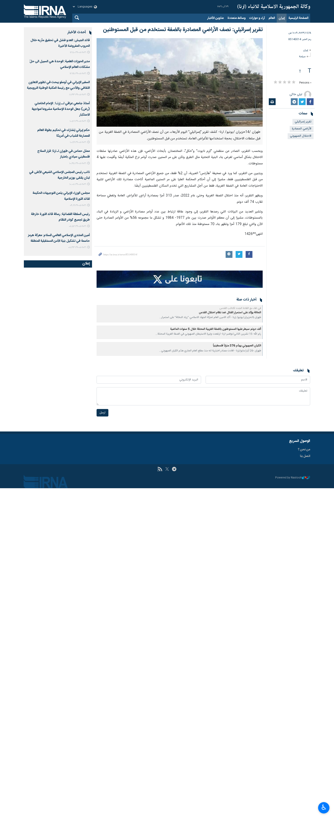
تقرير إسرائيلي (303, 121)
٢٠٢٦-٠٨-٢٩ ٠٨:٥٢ (77, 226)
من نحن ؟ (304, 449)
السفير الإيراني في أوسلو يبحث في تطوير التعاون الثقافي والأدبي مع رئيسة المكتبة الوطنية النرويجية (58, 85)
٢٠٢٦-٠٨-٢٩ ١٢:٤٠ (78, 52)
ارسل (102, 412)
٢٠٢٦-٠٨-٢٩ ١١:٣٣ (77, 95)
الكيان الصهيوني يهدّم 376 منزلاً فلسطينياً (237, 345)
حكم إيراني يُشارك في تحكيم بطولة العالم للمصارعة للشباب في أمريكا (63, 133)
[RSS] (160, 469)
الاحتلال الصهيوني (300, 136)
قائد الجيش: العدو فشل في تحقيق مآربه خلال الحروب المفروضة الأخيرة (60, 43)
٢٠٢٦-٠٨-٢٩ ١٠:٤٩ (78, 142)
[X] (167, 469)
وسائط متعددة (236, 18)
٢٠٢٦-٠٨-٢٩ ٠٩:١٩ (78, 205)
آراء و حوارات (257, 18)
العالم (272, 18)
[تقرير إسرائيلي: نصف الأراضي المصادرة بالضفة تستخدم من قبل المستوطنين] (180, 82)
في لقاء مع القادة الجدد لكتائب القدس (240, 308)
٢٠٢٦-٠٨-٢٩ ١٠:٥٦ (78, 121)
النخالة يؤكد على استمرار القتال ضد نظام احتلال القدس (230, 312)
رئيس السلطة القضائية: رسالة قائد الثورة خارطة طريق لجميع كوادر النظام (60, 217)
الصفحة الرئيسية (298, 18)
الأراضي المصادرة (301, 128)
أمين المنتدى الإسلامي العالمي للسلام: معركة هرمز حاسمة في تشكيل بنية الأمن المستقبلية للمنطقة (59, 238)
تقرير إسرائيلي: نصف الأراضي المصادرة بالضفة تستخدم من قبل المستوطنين (183, 29)
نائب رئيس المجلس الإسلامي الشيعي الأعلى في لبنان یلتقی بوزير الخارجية (59, 175)
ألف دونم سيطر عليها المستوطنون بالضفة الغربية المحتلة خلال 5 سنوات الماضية (215, 329)
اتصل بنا (305, 456)
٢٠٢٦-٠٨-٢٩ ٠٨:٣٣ (77, 247)
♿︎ (324, 807)
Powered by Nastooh (288, 478)
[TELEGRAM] (174, 469)
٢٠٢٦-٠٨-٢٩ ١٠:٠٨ (77, 184)
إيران (282, 18)
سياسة (302, 56)
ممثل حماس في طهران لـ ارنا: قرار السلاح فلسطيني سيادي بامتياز (63, 154)
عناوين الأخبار (215, 18)
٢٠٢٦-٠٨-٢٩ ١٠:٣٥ (77, 163)
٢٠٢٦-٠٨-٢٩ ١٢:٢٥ (78, 73)
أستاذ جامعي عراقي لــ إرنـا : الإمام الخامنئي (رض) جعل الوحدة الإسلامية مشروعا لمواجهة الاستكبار (61, 109)
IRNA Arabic (273, 6)
